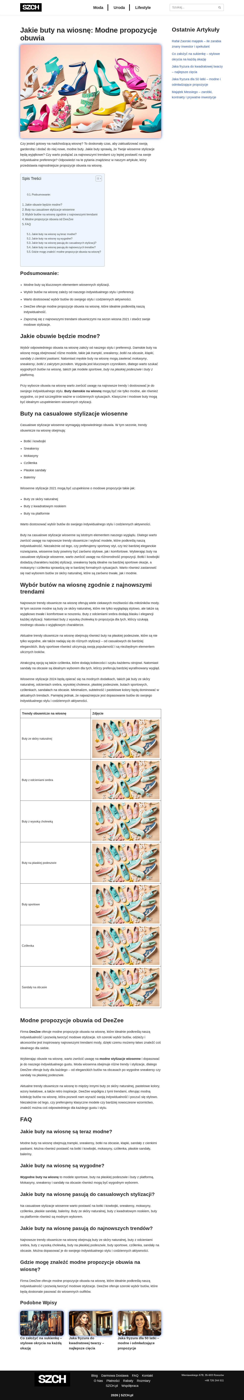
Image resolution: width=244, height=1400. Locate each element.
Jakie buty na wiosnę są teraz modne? (54, 234)
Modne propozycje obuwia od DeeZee (49, 219)
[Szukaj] (220, 7)
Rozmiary (143, 1381)
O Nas (98, 1381)
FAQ (28, 224)
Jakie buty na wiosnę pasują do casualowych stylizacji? (64, 242)
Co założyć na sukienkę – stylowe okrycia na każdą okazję (41, 1343)
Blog (94, 1375)
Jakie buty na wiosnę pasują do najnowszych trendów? (64, 247)
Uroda (119, 7)
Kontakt (147, 1375)
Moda (98, 7)
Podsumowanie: (41, 194)
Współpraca (129, 1386)
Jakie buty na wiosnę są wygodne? (52, 238)
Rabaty (128, 1381)
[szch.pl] (31, 7)
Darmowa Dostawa (114, 1375)
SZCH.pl (112, 1386)
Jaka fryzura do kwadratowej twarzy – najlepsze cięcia (86, 1343)
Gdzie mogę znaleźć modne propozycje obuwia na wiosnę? (66, 251)
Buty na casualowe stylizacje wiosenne (50, 209)
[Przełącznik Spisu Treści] (97, 179)
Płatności (112, 1381)
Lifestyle (143, 7)
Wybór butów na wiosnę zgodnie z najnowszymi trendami (61, 214)
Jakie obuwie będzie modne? (43, 204)
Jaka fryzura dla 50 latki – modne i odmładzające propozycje (138, 1343)
